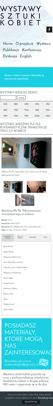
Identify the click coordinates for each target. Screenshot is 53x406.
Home (8, 44)
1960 (48, 110)
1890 (26, 104)
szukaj (21, 98)
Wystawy (43, 44)
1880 (16, 104)
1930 (16, 110)
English (26, 56)
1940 (26, 110)
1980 (16, 116)
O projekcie (24, 44)
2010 (48, 116)
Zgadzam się (31, 402)
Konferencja (31, 50)
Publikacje (11, 50)
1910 (47, 104)
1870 (5, 104)
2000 (37, 116)
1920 (5, 110)
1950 (37, 110)
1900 (37, 104)
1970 (5, 116)
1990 (26, 116)
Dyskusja (10, 56)
